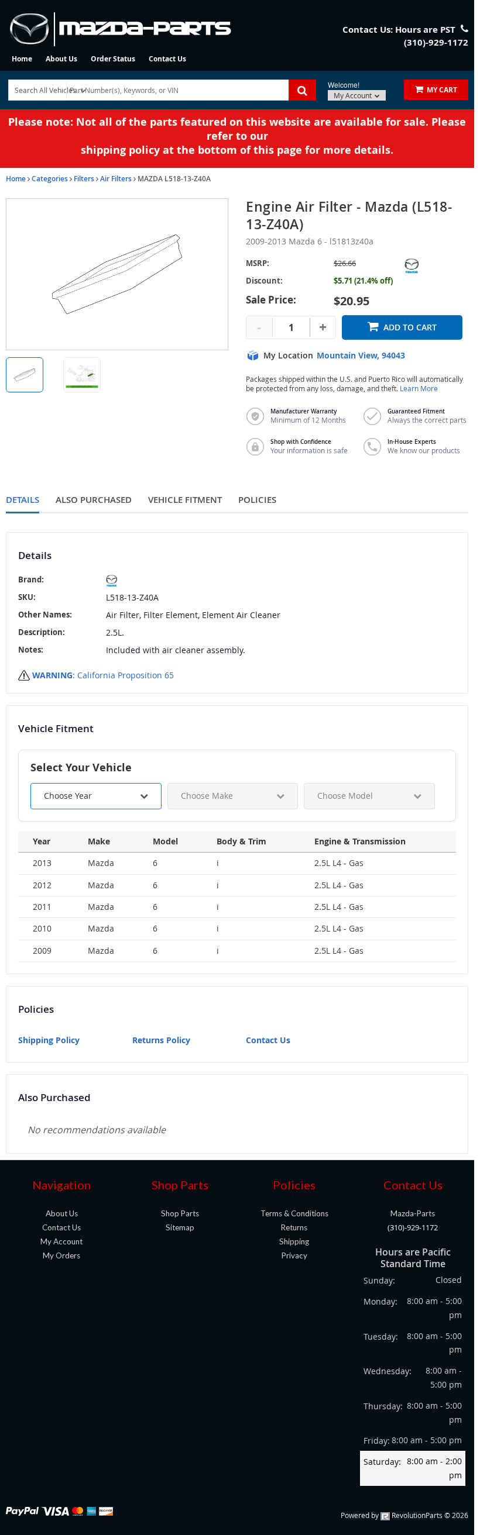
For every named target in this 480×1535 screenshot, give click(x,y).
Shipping (294, 1241)
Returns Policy (161, 1040)
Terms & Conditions (294, 1213)
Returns (294, 1227)
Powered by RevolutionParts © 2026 (404, 1515)
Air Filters (116, 179)
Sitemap (180, 1227)
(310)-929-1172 (413, 1227)
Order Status (113, 59)
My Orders (61, 1255)
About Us (61, 59)
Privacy (294, 1255)
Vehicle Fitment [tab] (185, 500)
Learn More (419, 388)
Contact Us (167, 59)
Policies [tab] (257, 500)
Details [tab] (22, 500)
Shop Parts (180, 1213)
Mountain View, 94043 (361, 355)
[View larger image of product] (24, 374)
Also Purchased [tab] (94, 500)
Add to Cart (410, 327)
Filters (84, 179)
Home (22, 59)
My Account (353, 95)
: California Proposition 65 (103, 675)
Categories (50, 179)
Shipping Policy (49, 1040)
